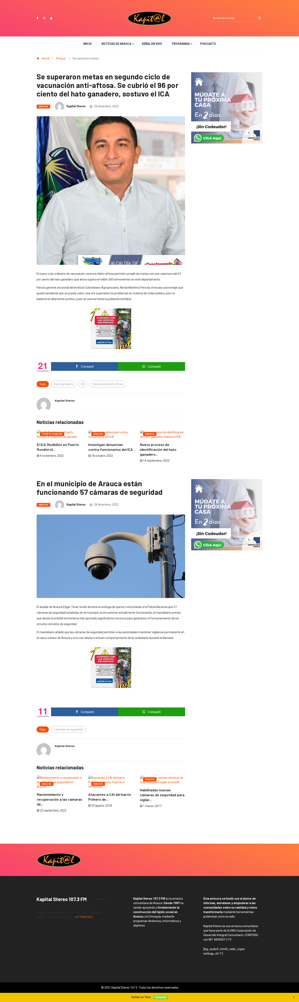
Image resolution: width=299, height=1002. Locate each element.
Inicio (87, 43)
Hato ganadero (63, 384)
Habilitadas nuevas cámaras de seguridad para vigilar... (162, 795)
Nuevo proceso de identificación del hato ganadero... (158, 449)
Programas (181, 43)
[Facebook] (37, 18)
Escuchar (160, 997)
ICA (83, 384)
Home (45, 58)
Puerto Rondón (52, 434)
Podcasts (208, 43)
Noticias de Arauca (116, 43)
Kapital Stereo (76, 106)
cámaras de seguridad (68, 729)
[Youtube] (51, 18)
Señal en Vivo (152, 43)
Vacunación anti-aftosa (108, 384)
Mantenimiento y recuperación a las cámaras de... (59, 799)
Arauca (60, 58)
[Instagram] (44, 18)
